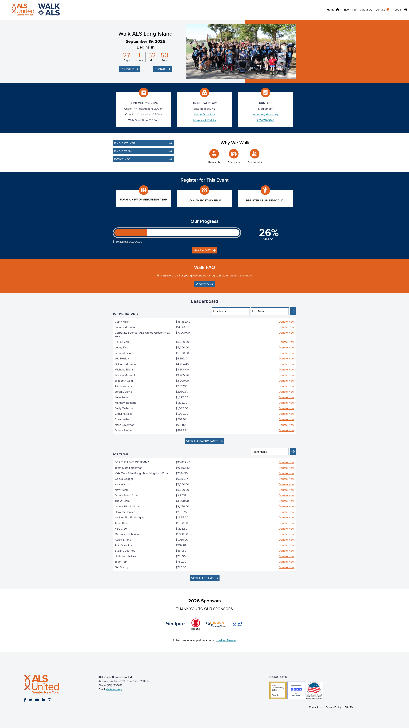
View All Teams (202, 578)
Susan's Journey (125, 551)
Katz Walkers (123, 484)
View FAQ (202, 284)
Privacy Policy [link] (333, 707)
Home (331, 9)
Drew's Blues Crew (126, 495)
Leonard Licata (124, 353)
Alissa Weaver (123, 386)
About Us (366, 9)
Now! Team (122, 490)
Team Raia (121, 523)
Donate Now (286, 322)
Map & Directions (204, 114)
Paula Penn (122, 342)
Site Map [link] (350, 707)
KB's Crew (121, 529)
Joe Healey (122, 358)
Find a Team (123, 151)
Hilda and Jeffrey (125, 556)
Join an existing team (204, 200)
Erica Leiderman (125, 327)
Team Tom (121, 562)
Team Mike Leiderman (128, 468)
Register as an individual (265, 200)
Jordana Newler (226, 640)
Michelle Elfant (124, 369)
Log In (398, 9)
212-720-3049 (265, 120)
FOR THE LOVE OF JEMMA (132, 462)
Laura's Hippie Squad (128, 506)
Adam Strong (123, 540)
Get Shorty (121, 567)
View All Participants (202, 441)
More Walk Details (204, 120)
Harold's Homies (125, 512)
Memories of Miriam (127, 534)
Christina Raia (123, 414)
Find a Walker (124, 143)
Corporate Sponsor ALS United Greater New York (142, 334)
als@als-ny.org (114, 689)
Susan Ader (122, 419)
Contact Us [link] (315, 707)
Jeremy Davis (123, 392)
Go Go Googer (124, 479)
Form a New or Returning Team (143, 199)
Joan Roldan (122, 397)
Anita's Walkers (124, 545)
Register (127, 69)
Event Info (350, 9)
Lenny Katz (122, 347)
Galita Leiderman (125, 364)
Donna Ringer (123, 430)
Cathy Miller (122, 322)
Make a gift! (202, 250)
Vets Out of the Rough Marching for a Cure (141, 473)
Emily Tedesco (124, 408)
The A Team (122, 501)
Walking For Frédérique (129, 517)
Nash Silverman (124, 425)
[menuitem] (383, 10)
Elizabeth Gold (124, 381)
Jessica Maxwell (125, 375)
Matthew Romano (125, 403)
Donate (380, 9)
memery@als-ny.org (265, 114)
